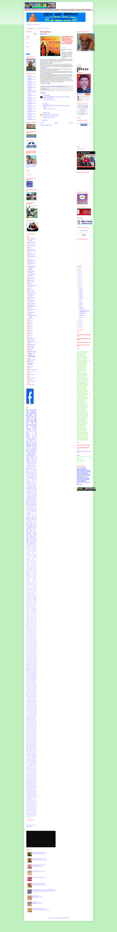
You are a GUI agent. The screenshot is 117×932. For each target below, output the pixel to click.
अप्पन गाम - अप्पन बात (32, 343)
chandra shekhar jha (32, 371)
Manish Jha (29, 609)
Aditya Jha (27, 549)
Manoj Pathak (31, 289)
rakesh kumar (31, 651)
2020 (79, 279)
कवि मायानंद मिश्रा (32, 678)
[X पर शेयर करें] (43, 88)
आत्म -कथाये (33, 667)
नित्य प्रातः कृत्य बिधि (29, 724)
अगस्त (80, 296)
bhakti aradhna (71, 9)
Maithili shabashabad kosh (30, 606)
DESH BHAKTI (30, 506)
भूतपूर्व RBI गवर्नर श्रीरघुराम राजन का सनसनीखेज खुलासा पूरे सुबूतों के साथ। (31, 741)
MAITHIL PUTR (32, 570)
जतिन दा (35, 696)
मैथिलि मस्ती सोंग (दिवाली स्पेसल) (31, 768)
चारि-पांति (27, 692)
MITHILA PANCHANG (32, 495)
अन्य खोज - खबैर (46, 89)
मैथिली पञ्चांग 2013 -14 (37, 896)
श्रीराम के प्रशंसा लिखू (30, 804)
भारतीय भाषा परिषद (32, 737)
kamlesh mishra (32, 374)
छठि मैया (28, 501)
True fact (34, 629)
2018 (79, 282)
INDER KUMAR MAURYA (32, 272)
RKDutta (30, 307)
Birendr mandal (32, 255)
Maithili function (34, 608)
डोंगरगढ (31, 710)
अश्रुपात (28, 442)
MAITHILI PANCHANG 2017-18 (39, 864)
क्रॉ (87, 470)
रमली (28, 776)
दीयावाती (27, 719)
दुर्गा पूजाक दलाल (32, 719)
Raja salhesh (33, 614)
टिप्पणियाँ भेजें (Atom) (48, 125)
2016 (79, 286)
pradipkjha (31, 379)
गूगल (79, 480)
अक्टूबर (80, 293)
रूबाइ (32, 504)
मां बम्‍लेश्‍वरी (30, 747)
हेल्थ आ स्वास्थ (28, 814)
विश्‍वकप (27, 794)
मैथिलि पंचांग (31, 464)
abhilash (30, 367)
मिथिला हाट (29, 755)
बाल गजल (29, 736)
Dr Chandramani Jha (30, 509)
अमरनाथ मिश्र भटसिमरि (30, 465)
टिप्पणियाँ (30, 174)
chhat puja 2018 (32, 637)
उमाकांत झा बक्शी (30, 673)
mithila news (30, 646)
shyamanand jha (32, 384)
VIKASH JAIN (31, 338)
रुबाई (33, 479)
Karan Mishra (31, 282)
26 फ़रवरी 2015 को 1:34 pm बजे (49, 117)
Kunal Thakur (33, 568)
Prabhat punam (31, 299)
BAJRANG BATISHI (31, 551)
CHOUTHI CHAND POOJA (30, 560)
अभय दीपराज (29, 441)
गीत (28, 478)
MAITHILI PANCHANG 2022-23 (39, 908)
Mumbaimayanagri (32, 293)
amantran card (28, 636)
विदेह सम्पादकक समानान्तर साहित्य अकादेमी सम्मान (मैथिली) (31, 539)
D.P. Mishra (31, 259)
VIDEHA (41, 9)
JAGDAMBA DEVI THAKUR (32, 275)
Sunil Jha (35, 628)
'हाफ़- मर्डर (28, 546)
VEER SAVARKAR (29, 631)
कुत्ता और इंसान (34, 681)
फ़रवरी (80, 307)
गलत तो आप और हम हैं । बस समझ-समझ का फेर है (31, 686)
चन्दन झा (30, 349)
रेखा (29, 358)
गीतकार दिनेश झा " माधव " (31, 524)
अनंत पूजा (35, 659)
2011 (79, 325)
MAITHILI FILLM (30, 481)
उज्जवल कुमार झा (34, 672)
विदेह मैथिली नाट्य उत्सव (31, 782)
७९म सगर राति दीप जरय (31, 815)
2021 (79, 277)
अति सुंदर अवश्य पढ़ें (29, 659)
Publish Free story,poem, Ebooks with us (50, 115)
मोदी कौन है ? (32, 773)
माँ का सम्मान (34, 746)
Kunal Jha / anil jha (33, 493)
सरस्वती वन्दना (28, 809)
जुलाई (80, 298)
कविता (27, 432)
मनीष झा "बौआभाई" (32, 745)
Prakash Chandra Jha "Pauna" (32, 301)
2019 (79, 280)
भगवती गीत (33, 502)
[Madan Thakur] (30, 403)
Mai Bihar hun (32, 605)
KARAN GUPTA (32, 278)
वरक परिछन (35, 781)
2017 (79, 284)
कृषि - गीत (33, 523)
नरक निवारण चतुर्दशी (30, 722)
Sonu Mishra (31, 318)
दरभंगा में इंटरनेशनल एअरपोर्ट (30, 715)
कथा (28, 676)
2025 (79, 270)
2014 (79, 320)
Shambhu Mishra (29, 624)
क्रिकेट (31, 685)
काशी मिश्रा (28, 522)
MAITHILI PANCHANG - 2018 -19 (39, 858)
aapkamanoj (31, 366)
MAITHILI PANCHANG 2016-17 (39, 883)
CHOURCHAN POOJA (30, 559)
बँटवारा (27, 733)
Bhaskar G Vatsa (32, 253)
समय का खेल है (34, 806)
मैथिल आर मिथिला (83, 475)
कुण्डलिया (28, 681)
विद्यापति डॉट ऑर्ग (84, 473)
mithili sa (27, 649)
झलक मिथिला (30, 706)
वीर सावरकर (32, 794)
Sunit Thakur (29, 629)
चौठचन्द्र (27, 695)
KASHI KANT (31, 280)
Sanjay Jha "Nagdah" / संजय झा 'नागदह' (32, 315)
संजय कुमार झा (29, 492)
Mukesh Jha (63, 47)
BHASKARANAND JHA (32, 251)
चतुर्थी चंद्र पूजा (28, 691)
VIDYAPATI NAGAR (30, 514)
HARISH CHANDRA (31, 270)
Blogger (61, 917)
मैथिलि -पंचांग (35, 9)
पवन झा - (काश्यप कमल (31, 728)
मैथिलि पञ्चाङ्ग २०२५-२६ (30, 767)
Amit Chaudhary (33, 549)
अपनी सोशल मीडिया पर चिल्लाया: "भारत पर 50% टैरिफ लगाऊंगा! (31, 662)
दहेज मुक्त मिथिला (31, 425)
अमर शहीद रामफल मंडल (30, 499)
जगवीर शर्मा (30, 696)
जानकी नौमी (30, 527)
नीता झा (32, 726)
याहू (77, 480)
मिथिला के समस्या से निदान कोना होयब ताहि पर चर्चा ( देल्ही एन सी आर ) (31, 749)
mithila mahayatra (34, 645)
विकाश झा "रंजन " (31, 491)
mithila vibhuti (33, 647)
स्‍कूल (30, 813)
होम (30, 9)
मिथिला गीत (81, 315)
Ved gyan (35, 631)
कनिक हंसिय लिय (31, 487)
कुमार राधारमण (31, 348)
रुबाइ (27, 777)
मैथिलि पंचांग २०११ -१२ (32, 765)
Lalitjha (30, 283)
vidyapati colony (31, 474)
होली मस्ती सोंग (34, 814)
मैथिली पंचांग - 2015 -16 (37, 902)
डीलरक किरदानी (82, 313)
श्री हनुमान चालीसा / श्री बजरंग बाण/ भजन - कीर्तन (31, 541)
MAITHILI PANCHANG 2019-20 (39, 852)
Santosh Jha (30, 511)
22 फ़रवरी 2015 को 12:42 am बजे (49, 108)
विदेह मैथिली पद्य (28, 783)
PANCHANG (28, 483)
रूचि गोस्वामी (34, 490)
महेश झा (27, 504)
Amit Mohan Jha (29, 550)
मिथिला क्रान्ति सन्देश (30, 469)
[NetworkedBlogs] (84, 123)
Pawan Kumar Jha (33, 452)
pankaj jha (35, 486)
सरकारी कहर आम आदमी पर (31, 808)
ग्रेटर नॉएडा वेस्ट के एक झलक (30, 690)
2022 (79, 275)
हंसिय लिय (88, 9)
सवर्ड (78, 471)
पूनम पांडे (27, 731)
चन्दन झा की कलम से (30, 500)
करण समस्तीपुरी (31, 346)
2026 (79, 268)
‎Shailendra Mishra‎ (29, 817)
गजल (30, 421)
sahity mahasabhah (64, 9)
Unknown (45, 112)
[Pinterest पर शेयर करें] (45, 88)
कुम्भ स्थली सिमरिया (31, 682)
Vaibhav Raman (32, 340)
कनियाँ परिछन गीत (32, 676)
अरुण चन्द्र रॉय (31, 344)
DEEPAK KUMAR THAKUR (32, 262)
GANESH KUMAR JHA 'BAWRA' (32, 267)
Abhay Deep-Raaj (32, 242)
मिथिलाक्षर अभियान (31, 758)
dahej (34, 638)
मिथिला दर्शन (57, 9)
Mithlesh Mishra (32, 291)
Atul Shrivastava (32, 249)
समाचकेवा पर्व (28, 473)
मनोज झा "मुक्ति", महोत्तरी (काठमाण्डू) (32, 356)
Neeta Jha (45, 95)
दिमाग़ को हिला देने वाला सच (30, 717)
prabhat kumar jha (32, 377)
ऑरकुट (84, 480)
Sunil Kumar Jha (31, 431)
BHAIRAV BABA (29, 554)
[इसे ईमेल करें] (41, 88)
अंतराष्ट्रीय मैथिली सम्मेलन (30, 658)
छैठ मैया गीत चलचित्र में (32, 463)
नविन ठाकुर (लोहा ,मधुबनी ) (32, 354)
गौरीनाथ (34, 688)
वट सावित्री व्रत (32, 778)
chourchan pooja (29, 638)
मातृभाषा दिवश (82, 309)
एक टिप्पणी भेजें (44, 120)
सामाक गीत (33, 809)
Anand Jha (35, 550)
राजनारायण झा (33, 776)
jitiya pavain (35, 642)
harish (30, 372)
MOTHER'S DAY (29, 604)
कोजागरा (27, 685)
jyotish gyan (78, 9)
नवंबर (80, 291)
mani (30, 376)
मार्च (80, 305)
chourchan (35, 496)
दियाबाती (27, 718)
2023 (79, 273)
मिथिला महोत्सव (29, 488)
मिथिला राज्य (31, 440)
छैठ (32, 501)
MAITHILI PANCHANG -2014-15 (39, 877)
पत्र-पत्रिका (28, 528)
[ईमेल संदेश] (67, 86)
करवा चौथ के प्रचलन (29, 677)
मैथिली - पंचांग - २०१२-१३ (31, 769)
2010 (79, 327)
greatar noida (32, 641)
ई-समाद (78, 468)
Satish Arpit (33, 623)
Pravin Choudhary (32, 303)
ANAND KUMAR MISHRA (32, 240)
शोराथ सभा (33, 800)
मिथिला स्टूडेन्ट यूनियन (33, 754)
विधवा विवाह (28, 792)
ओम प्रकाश (34, 420)
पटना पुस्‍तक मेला (34, 727)
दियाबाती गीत (33, 718)
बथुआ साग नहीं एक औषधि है (32, 735)
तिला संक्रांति (33, 714)
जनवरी (80, 317)
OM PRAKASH (32, 297)
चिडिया (32, 692)
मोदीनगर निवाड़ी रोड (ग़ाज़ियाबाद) (31, 774)
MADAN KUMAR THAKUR (50, 86)
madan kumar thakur (32, 438)
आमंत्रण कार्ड (34, 519)
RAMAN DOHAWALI (31, 437)
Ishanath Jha (33, 565)
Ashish (30, 247)
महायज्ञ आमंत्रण (28, 746)
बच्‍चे (30, 733)
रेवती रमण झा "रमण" (32, 360)
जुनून (34, 527)
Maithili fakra (28, 608)
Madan (30, 288)
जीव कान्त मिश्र (34, 705)
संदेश (29, 172)
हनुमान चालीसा (32, 505)
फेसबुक (82, 480)
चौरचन (32, 695)
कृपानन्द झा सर (28, 683)
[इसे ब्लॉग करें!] (42, 88)
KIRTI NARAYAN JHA (31, 456)
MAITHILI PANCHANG (30, 482)
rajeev (30, 382)
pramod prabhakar (32, 381)
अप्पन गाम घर (79, 484)
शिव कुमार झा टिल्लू (30, 455)
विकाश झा (33, 536)
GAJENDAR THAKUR (31, 429)
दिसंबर (80, 289)
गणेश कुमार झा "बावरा (32, 477)
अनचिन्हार (29, 660)
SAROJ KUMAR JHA (32, 310)
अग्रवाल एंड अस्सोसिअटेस (83, 479)
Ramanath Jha (28, 615)
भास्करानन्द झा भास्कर (30, 468)
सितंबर (80, 295)
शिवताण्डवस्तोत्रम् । (29, 799)
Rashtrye (32, 617)
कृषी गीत (34, 683)
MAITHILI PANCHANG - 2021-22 (39, 871)
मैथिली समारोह (31, 454)
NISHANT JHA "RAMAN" (32, 295)
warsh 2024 (33, 656)
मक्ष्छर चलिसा (28, 744)
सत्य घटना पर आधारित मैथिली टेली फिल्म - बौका (31, 805)
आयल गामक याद (31, 520)
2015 (79, 288)
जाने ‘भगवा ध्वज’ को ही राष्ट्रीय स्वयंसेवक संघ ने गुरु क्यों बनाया (31, 701)
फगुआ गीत (33, 732)
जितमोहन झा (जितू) (32, 351)
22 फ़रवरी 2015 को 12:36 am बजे (49, 99)
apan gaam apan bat (32, 369)
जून (80, 300)
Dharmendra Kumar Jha (30, 508)
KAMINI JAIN (31, 277)
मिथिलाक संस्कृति (34, 756)
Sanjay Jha (29, 496)
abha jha (28, 515)
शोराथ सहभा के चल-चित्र (30, 801)
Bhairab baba (31, 555)
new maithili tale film (31, 650)
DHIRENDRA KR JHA (32, 264)
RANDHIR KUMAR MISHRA (32, 306)
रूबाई (30, 777)
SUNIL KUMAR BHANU (32, 313)
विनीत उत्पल (31, 361)
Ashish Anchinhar (32, 245)
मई (80, 302)
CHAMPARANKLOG (32, 257)
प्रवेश (26, 9)
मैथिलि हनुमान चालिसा (49, 9)
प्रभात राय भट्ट (31, 417)
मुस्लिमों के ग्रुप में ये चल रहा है (30, 759)
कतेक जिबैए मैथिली (34, 674)
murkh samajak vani (33, 649)
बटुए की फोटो (34, 733)
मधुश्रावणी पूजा (29, 532)
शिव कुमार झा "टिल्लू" (31, 364)
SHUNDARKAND (33, 510)
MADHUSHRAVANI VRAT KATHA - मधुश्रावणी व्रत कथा (44, 889)
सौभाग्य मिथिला (83, 468)
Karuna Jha (35, 473)
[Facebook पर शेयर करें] (44, 88)
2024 (79, 272)
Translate (47, 28)
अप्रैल (80, 303)
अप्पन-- (83, 9)
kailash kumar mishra (31, 497)
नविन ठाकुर (33, 723)
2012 (79, 323)
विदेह (90, 471)
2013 (79, 321)
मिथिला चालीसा (29, 751)
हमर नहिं (34, 813)
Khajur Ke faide (29, 567)
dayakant (27, 640)
